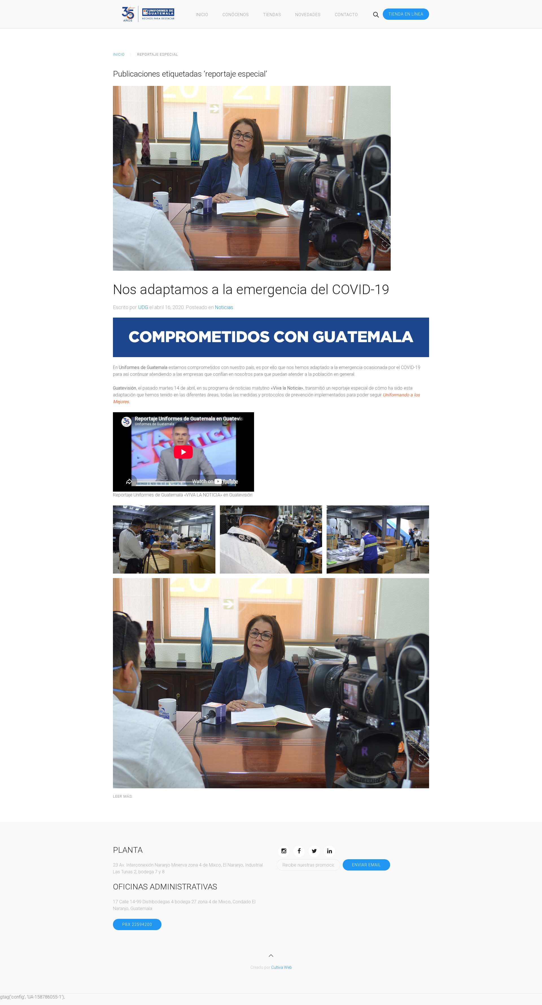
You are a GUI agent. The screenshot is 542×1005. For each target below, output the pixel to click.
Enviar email (366, 865)
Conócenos (235, 14)
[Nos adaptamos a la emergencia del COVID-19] (252, 178)
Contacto (346, 14)
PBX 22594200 (137, 924)
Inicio (202, 14)
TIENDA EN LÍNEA (405, 14)
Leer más (122, 796)
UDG (143, 307)
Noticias (224, 307)
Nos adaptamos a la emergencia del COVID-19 (251, 289)
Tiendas (272, 14)
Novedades (308, 14)
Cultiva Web (281, 967)
